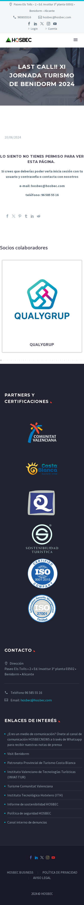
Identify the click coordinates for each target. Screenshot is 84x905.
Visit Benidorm (18, 753)
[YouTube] (55, 23)
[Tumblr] (26, 216)
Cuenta (52, 29)
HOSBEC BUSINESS (20, 872)
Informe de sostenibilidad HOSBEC (33, 804)
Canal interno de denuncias (27, 822)
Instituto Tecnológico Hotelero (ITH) (35, 795)
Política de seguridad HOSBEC (29, 813)
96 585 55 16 (33, 692)
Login (34, 29)
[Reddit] (38, 216)
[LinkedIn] (35, 23)
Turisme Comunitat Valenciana (30, 786)
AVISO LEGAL (42, 878)
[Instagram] (48, 23)
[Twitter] (42, 23)
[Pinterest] (20, 216)
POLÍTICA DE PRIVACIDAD (59, 872)
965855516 (24, 17)
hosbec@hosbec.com (57, 17)
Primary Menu (75, 40)
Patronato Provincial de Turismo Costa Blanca (41, 763)
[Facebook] (29, 23)
